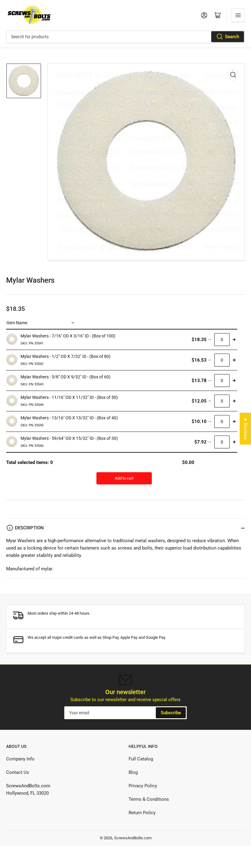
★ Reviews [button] (245, 429)
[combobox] (125, 36)
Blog (133, 772)
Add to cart (124, 478)
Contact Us (17, 772)
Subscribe (171, 712)
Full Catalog (141, 759)
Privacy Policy (143, 786)
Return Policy (142, 812)
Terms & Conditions (149, 799)
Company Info (20, 759)
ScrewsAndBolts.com (133, 838)
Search (232, 36)
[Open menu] (238, 15)
